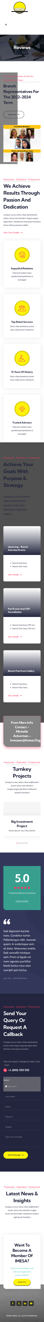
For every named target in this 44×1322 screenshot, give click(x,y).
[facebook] (12, 1303)
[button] (17, 843)
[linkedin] (25, 1303)
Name (6, 1080)
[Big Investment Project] (22, 814)
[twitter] (18, 1303)
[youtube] (31, 1303)
